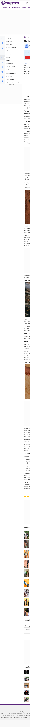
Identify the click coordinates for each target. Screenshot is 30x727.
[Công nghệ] (2, 57)
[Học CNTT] (2, 62)
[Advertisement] (11, 95)
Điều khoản (8, 712)
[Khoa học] (2, 81)
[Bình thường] (27, 496)
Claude (24, 7)
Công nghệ (9, 38)
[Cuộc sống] (2, 76)
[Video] (2, 71)
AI (9, 7)
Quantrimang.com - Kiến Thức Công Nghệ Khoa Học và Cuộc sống (10, 3)
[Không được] (24, 496)
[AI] (2, 38)
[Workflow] (2, 52)
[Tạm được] (26, 496)
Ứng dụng (24, 712)
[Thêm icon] (25, 626)
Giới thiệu (3, 712)
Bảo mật (14, 712)
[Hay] (28, 496)
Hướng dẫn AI (16, 7)
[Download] (2, 67)
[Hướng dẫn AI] (2, 47)
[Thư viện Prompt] (2, 43)
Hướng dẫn (18, 712)
